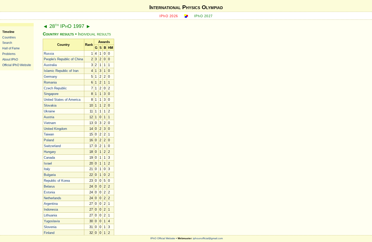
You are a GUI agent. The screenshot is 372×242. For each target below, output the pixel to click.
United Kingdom (55, 129)
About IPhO (10, 59)
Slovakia (50, 105)
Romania (50, 82)
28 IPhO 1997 (66, 26)
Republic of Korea (57, 181)
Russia (49, 53)
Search (7, 42)
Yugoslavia (52, 221)
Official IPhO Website (16, 65)
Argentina (51, 204)
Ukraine (49, 111)
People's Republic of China (63, 59)
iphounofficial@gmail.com (208, 238)
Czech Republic (55, 88)
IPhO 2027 (203, 16)
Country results (58, 34)
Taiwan (49, 134)
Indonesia (51, 209)
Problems (8, 53)
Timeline (8, 31)
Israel (48, 163)
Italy (47, 169)
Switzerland (52, 146)
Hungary (50, 152)
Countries (9, 37)
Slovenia (50, 227)
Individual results (94, 34)
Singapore (51, 94)
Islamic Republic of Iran (61, 71)
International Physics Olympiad (186, 7)
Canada (49, 157)
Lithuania (50, 215)
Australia (50, 65)
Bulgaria (50, 175)
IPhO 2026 (168, 16)
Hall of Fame (11, 48)
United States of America (62, 100)
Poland (49, 140)
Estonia (49, 192)
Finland (49, 233)
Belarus (49, 186)
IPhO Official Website (162, 238)
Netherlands (52, 198)
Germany (50, 76)
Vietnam (50, 123)
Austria (49, 117)
